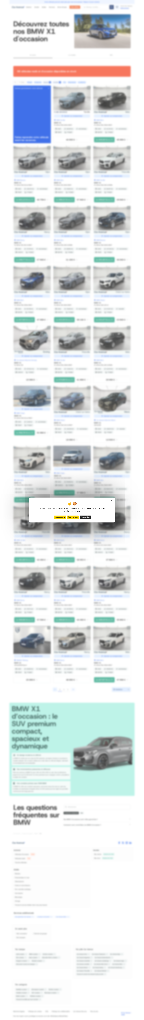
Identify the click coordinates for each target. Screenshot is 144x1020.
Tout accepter (60, 517)
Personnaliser (85, 517)
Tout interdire (73, 517)
